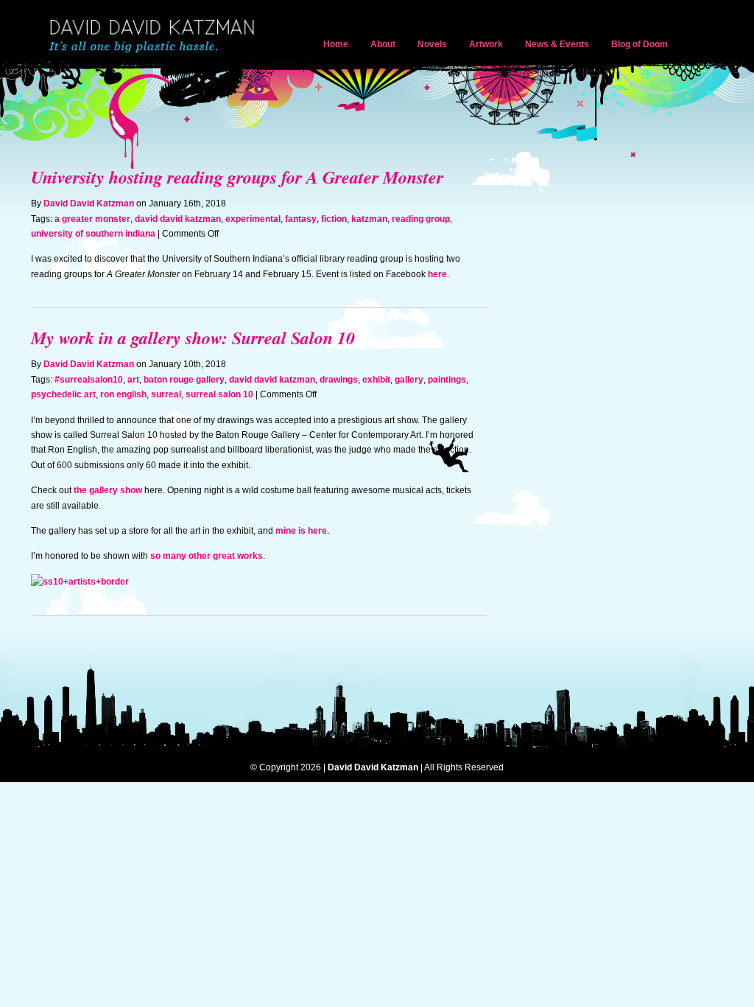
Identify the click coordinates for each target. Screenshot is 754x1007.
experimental (253, 219)
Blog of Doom (639, 44)
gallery (409, 379)
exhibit (376, 379)
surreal (166, 394)
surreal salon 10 (219, 394)
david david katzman (178, 219)
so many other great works (206, 556)
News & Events (557, 44)
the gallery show (108, 490)
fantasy (301, 219)
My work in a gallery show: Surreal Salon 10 (193, 337)
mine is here (301, 531)
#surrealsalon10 (88, 379)
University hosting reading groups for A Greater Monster (237, 176)
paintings (447, 379)
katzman (369, 219)
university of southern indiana (93, 234)
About (382, 44)
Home (335, 44)
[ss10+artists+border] (80, 581)
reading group (421, 219)
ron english (123, 394)
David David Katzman (155, 37)
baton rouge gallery (184, 379)
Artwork (486, 44)
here (437, 274)
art (133, 379)
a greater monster (92, 219)
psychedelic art (63, 394)
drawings (339, 379)
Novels (432, 44)
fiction (334, 219)
